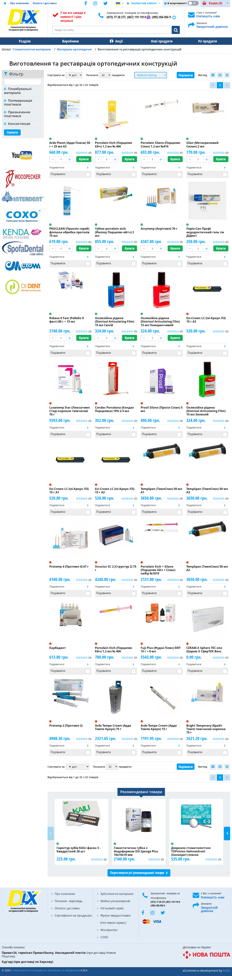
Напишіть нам (208, 16)
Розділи (25, 41)
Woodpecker (109, 930)
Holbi (226, 971)
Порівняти (186, 75)
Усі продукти (207, 41)
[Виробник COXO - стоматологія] (23, 214)
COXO (104, 937)
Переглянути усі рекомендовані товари (137, 873)
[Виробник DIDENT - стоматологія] (23, 286)
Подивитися (56, 167)
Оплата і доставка (45, 3)
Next (227, 833)
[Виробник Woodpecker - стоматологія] (23, 179)
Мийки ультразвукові (115, 901)
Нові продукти (162, 41)
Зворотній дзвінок (209, 909)
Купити (84, 159)
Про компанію (19, 3)
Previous (50, 833)
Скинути (12, 132)
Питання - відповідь (68, 901)
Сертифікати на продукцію (73, 915)
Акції (119, 41)
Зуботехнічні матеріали (116, 894)
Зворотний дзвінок (212, 26)
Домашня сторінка (5, 3)
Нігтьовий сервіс (112, 908)
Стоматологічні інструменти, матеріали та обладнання (45, 970)
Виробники (70, 41)
